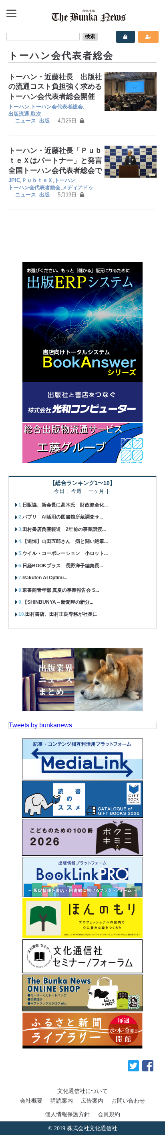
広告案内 (92, 1100)
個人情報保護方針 (67, 1114)
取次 (36, 114)
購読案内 (61, 1100)
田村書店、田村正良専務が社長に (61, 614)
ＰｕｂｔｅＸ (37, 180)
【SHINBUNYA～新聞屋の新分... (57, 602)
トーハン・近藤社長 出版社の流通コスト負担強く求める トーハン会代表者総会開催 (58, 86)
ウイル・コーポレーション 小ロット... (65, 553)
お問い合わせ (128, 1100)
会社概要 (31, 1100)
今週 (76, 491)
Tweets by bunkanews (40, 725)
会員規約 (109, 1114)
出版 (44, 121)
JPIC (14, 180)
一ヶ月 (96, 491)
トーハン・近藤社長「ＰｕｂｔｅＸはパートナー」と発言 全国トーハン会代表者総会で (58, 160)
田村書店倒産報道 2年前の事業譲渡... (64, 529)
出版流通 (18, 114)
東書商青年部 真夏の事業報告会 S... (60, 590)
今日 (59, 491)
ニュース (25, 121)
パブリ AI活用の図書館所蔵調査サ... (62, 517)
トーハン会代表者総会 (57, 107)
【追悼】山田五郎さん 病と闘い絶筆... (65, 541)
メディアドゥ (77, 187)
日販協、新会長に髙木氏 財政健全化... (65, 505)
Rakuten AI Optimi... (44, 578)
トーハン (18, 107)
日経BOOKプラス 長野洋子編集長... (62, 566)
